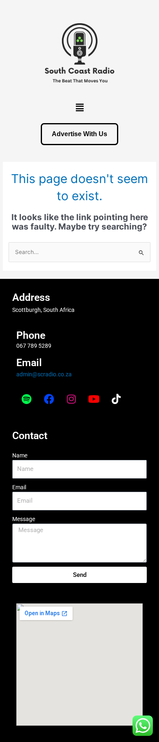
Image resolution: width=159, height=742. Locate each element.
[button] (79, 107)
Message (23, 519)
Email (19, 487)
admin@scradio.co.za (44, 374)
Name (19, 455)
